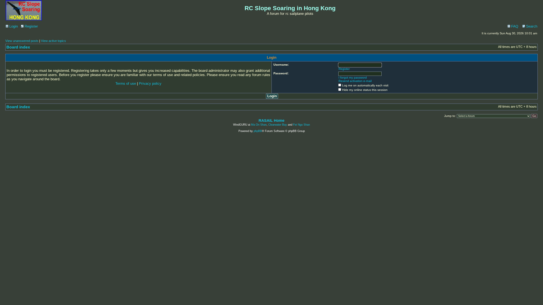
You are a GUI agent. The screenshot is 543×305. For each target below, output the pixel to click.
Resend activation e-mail (355, 81)
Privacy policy (150, 84)
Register (31, 26)
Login (13, 26)
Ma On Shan (259, 124)
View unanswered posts (21, 41)
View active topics (53, 41)
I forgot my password (353, 77)
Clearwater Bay (277, 124)
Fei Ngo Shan (301, 124)
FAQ (514, 26)
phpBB (258, 131)
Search (531, 26)
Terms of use (125, 84)
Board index (18, 47)
